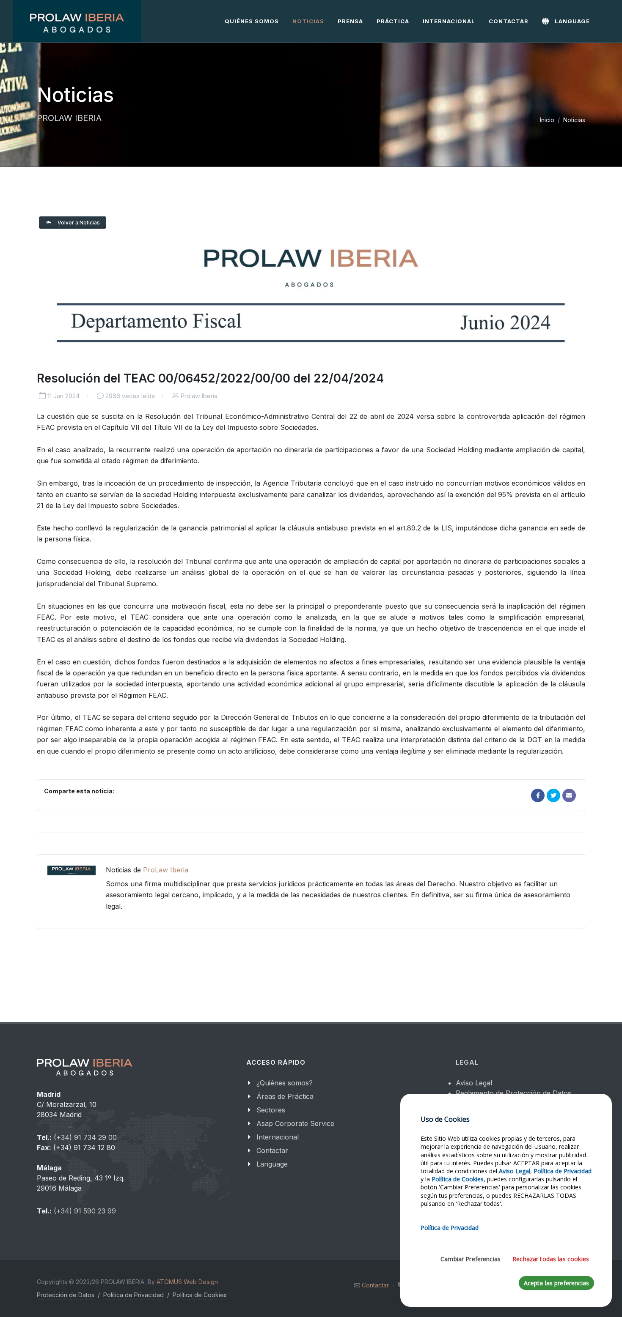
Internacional (277, 1137)
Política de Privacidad (133, 1294)
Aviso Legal (474, 1083)
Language (272, 1164)
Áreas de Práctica (285, 1096)
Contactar (272, 1150)
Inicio (547, 119)
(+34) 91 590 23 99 (85, 1211)
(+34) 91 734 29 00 (85, 1137)
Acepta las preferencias (556, 1283)
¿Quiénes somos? (284, 1083)
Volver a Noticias (78, 222)
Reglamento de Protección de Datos (513, 1093)
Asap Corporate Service (295, 1123)
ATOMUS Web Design (187, 1281)
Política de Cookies (200, 1294)
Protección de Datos (65, 1294)
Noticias (574, 119)
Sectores (270, 1110)
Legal (467, 1062)
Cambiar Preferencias (470, 1259)
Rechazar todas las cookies (550, 1259)
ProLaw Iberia (165, 870)
